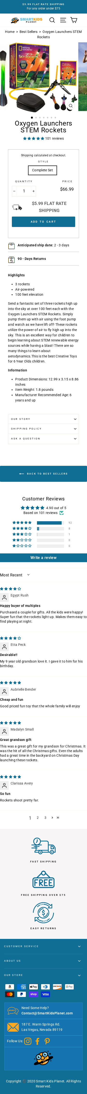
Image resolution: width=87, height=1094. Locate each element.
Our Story (20, 419)
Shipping (27, 155)
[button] (22, 523)
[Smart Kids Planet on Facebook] (37, 1041)
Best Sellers (29, 32)
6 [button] (52, 118)
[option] (43, 6)
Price (67, 181)
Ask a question (25, 438)
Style (43, 161)
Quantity (24, 181)
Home (9, 32)
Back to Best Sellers (47, 473)
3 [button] (40, 118)
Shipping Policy (26, 428)
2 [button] (36, 118)
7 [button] (56, 118)
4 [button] (44, 118)
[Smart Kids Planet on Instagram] (27, 1041)
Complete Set (42, 170)
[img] (10, 589)
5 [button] (48, 118)
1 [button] (32, 118)
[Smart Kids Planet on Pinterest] (47, 1041)
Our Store (13, 975)
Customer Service (21, 946)
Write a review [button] (43, 557)
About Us (12, 960)
